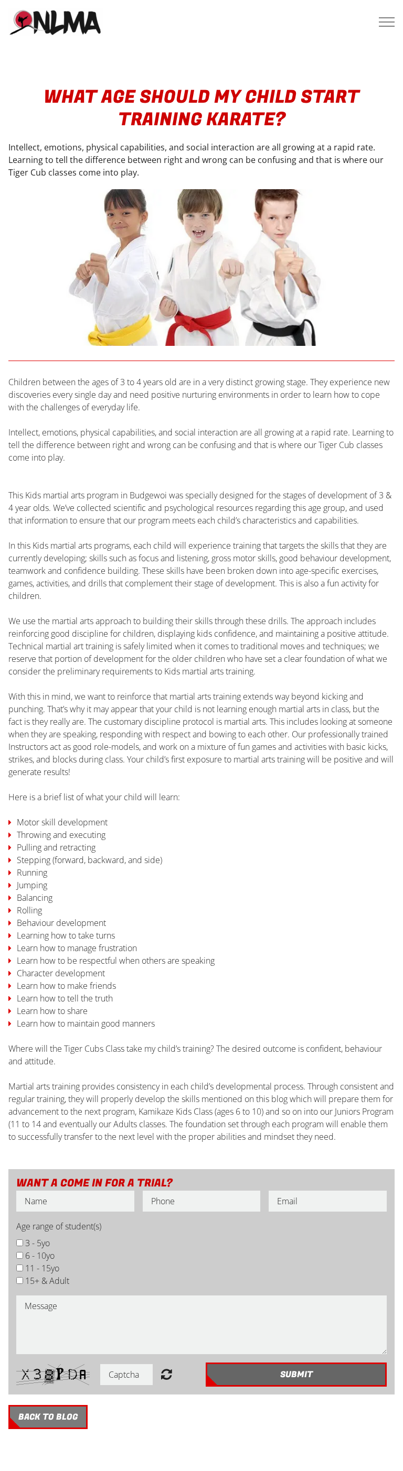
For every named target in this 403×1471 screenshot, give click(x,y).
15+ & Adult (47, 1281)
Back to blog (48, 1417)
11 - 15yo (42, 1268)
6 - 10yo (40, 1255)
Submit (296, 1374)
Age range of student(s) (58, 1226)
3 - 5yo (37, 1243)
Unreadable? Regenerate (166, 1374)
